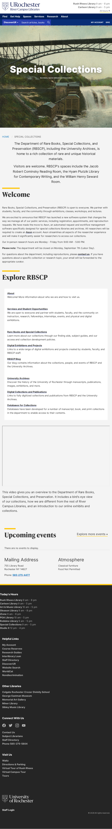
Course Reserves (12, 648)
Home (5, 136)
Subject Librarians (12, 736)
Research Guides (12, 652)
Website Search (11, 667)
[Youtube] (24, 725)
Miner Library (10, 703)
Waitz (5, 760)
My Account (97, 22)
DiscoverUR (9, 663)
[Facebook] (4, 725)
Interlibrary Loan (11, 656)
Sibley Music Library (13, 707)
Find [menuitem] (4, 16)
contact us (84, 254)
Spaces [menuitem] (27, 16)
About (10, 293)
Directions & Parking (13, 764)
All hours (104, 10)
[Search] (48, 22)
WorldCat (7, 671)
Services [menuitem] (39, 16)
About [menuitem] (64, 16)
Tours (5, 775)
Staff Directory (10, 660)
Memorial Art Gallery (14, 699)
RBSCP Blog (14, 359)
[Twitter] (10, 725)
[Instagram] (17, 725)
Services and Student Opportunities (27, 308)
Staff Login (8, 810)
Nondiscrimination (12, 675)
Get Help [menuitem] (15, 16)
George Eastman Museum (17, 695)
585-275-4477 (21, 575)
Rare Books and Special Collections (27, 331)
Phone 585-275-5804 (15, 743)
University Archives (18, 378)
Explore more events (91, 534)
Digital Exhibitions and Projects (24, 345)
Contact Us (8, 732)
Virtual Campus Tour (14, 772)
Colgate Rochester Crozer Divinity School (26, 692)
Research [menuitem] (52, 16)
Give (108, 22)
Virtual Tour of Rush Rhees (17, 768)
